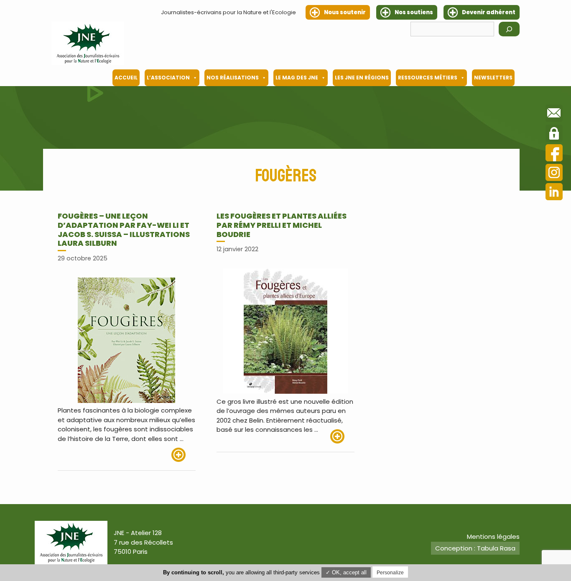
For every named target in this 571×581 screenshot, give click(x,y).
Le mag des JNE (296, 77)
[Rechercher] (509, 29)
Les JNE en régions (362, 77)
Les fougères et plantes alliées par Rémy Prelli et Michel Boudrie (282, 225)
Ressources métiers (427, 77)
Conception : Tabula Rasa (475, 548)
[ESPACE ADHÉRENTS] (554, 135)
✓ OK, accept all (346, 572)
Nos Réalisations (232, 77)
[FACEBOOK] (554, 154)
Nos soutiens (414, 12)
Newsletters (493, 77)
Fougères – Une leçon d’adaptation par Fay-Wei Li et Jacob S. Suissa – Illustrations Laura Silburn (124, 229)
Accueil (126, 77)
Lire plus (183, 455)
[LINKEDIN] (554, 193)
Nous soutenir (345, 12)
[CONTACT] (554, 114)
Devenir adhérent (488, 12)
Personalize (390, 573)
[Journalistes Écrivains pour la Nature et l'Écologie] (87, 43)
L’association (168, 77)
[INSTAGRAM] (554, 173)
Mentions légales (493, 536)
